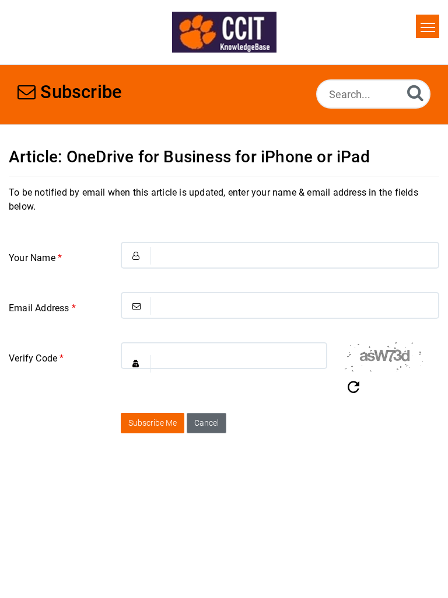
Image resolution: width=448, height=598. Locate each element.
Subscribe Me (152, 422)
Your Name (35, 257)
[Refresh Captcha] (353, 387)
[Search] (415, 92)
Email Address (42, 308)
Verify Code (36, 358)
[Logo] (224, 32)
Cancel (206, 422)
